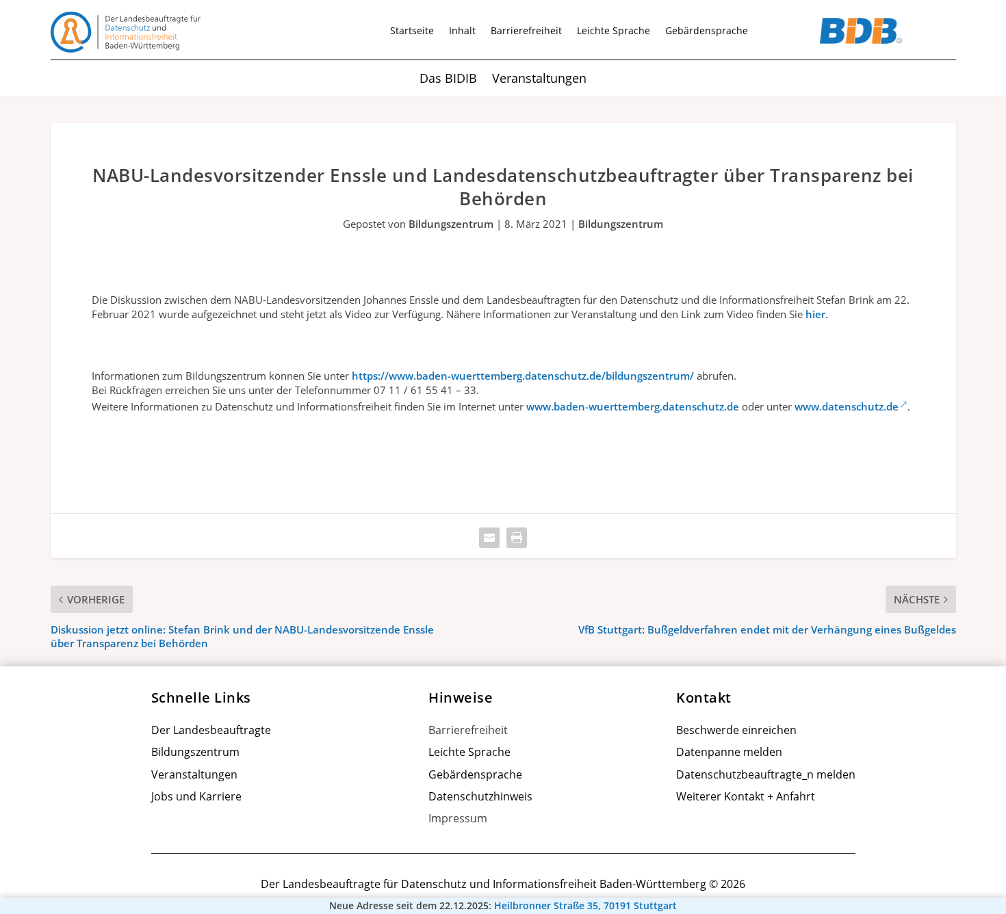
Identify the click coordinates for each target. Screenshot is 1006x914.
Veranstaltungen (539, 79)
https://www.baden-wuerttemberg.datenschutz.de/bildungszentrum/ (523, 375)
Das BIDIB (448, 79)
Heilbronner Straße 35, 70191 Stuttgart (585, 906)
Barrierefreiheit (526, 31)
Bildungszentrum (451, 224)
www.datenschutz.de (847, 406)
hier (815, 314)
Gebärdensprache (706, 31)
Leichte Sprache (613, 31)
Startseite (412, 31)
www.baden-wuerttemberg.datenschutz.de (632, 406)
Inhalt (462, 31)
